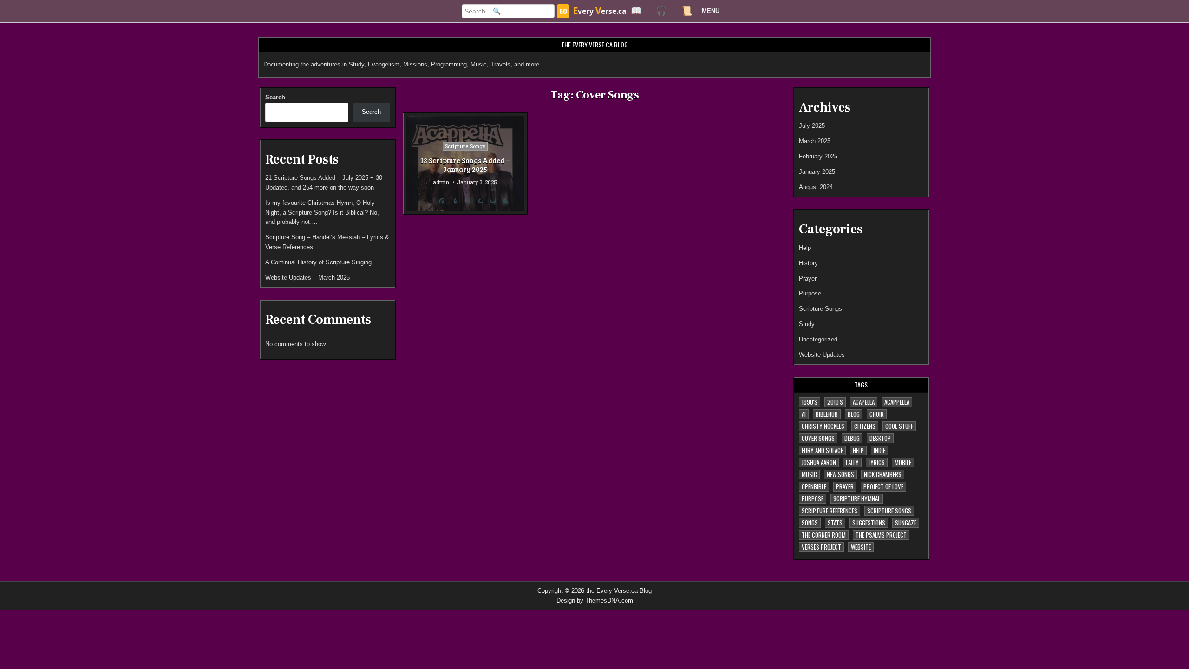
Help (805, 247)
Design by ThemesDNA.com (594, 600)
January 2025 (817, 171)
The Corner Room (824, 534)
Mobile (903, 462)
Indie (879, 450)
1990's (809, 402)
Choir (876, 414)
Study (807, 324)
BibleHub (827, 414)
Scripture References (829, 510)
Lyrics (877, 462)
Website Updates (822, 354)
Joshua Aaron (819, 462)
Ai (804, 414)
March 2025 (814, 141)
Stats (835, 522)
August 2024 (816, 187)
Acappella (896, 402)
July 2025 (812, 125)
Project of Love (883, 486)
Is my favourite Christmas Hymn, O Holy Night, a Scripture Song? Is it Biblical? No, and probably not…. (322, 212)
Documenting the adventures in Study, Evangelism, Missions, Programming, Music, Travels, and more (401, 64)
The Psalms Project (881, 534)
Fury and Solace (822, 450)
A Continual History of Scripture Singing (318, 262)
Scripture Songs (465, 146)
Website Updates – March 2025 (307, 277)
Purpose (810, 293)
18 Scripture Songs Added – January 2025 (465, 165)
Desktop (880, 438)
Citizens (864, 426)
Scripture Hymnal (856, 498)
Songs (810, 522)
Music (809, 474)
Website (861, 546)
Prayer (808, 278)
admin (441, 182)
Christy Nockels (823, 426)
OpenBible (814, 486)
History (808, 263)
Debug (852, 438)
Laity (852, 462)
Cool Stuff (899, 426)
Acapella (864, 402)
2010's (835, 402)
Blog (854, 414)
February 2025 (818, 156)
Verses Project (821, 546)
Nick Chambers (883, 474)
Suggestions (868, 522)
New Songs (840, 474)
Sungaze (905, 522)
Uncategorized (818, 339)
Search (275, 97)
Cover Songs (818, 438)
